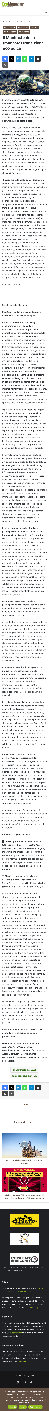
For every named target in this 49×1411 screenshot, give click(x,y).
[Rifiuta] (45, 1399)
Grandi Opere (10, 32)
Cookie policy (35, 1407)
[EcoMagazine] (13, 4)
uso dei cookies (24, 1292)
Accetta (12, 1407)
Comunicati (23, 27)
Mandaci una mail (25, 1361)
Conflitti (15, 21)
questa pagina (16, 1333)
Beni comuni (25, 21)
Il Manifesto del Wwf (25, 1070)
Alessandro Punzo (24, 1122)
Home (7, 21)
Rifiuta (22, 1407)
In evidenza (24, 32)
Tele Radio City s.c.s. (34, 1307)
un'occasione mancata (25, 1075)
